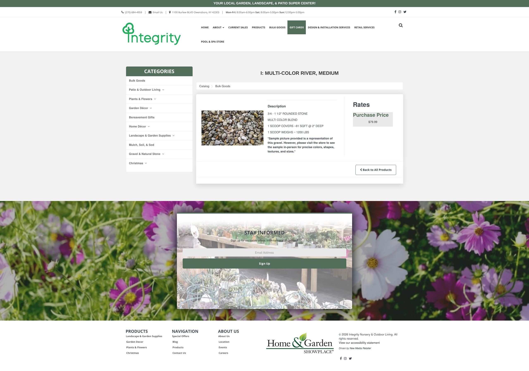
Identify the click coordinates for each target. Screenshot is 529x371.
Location (224, 342)
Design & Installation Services (329, 27)
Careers (223, 353)
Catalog (204, 86)
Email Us (158, 12)
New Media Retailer (360, 348)
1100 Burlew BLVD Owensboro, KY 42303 (195, 12)
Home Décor (138, 126)
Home (205, 27)
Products (258, 27)
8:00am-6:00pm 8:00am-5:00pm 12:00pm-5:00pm (265, 12)
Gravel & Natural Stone (145, 154)
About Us (224, 336)
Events (223, 347)
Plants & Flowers (141, 99)
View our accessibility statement (359, 342)
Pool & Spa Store (212, 41)
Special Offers (180, 336)
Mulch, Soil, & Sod (141, 145)
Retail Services (364, 27)
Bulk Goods (277, 27)
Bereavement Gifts (142, 117)
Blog (175, 342)
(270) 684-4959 (133, 12)
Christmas (136, 163)
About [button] (217, 27)
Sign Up (264, 263)
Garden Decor (134, 342)
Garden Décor (139, 108)
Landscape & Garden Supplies (150, 135)
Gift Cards (297, 27)
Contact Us (179, 353)
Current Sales (238, 27)
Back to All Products (377, 170)
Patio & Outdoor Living (145, 90)
